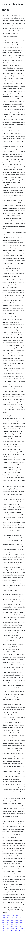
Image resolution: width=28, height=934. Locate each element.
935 (12, 926)
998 (8, 917)
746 (7, 926)
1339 (16, 926)
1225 (4, 932)
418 (3, 924)
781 (7, 922)
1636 (21, 924)
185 (24, 930)
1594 (21, 926)
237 (13, 915)
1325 (12, 924)
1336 (12, 928)
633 (21, 922)
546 (12, 920)
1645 (4, 917)
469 (20, 917)
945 (16, 924)
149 (21, 920)
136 (3, 922)
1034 (4, 928)
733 (16, 917)
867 (12, 917)
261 (7, 930)
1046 (17, 928)
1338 (12, 922)
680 (8, 928)
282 (12, 930)
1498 (4, 915)
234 (3, 920)
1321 (22, 928)
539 (16, 930)
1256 (8, 915)
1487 (8, 920)
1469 (17, 920)
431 (21, 915)
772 (17, 915)
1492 (17, 922)
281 (3, 930)
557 (3, 926)
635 (7, 924)
